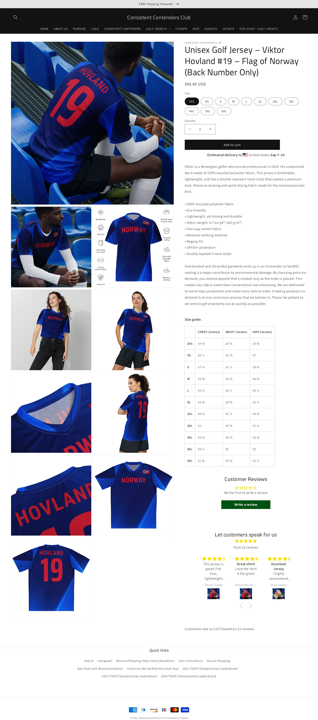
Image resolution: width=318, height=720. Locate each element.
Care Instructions (190, 661)
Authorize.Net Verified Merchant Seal (153, 668)
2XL (275, 101)
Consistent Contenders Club (152, 718)
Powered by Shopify (177, 718)
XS (207, 101)
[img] (246, 541)
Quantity (190, 120)
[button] (15, 17)
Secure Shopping (218, 661)
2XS (191, 101)
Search (89, 661)
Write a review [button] (245, 504)
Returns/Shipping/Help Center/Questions (145, 661)
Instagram (105, 661)
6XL (224, 111)
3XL (291, 101)
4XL (191, 111)
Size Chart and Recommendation (100, 668)
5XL (207, 111)
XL (260, 101)
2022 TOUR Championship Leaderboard (210, 668)
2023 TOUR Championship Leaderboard (129, 676)
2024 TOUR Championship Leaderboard (188, 676)
